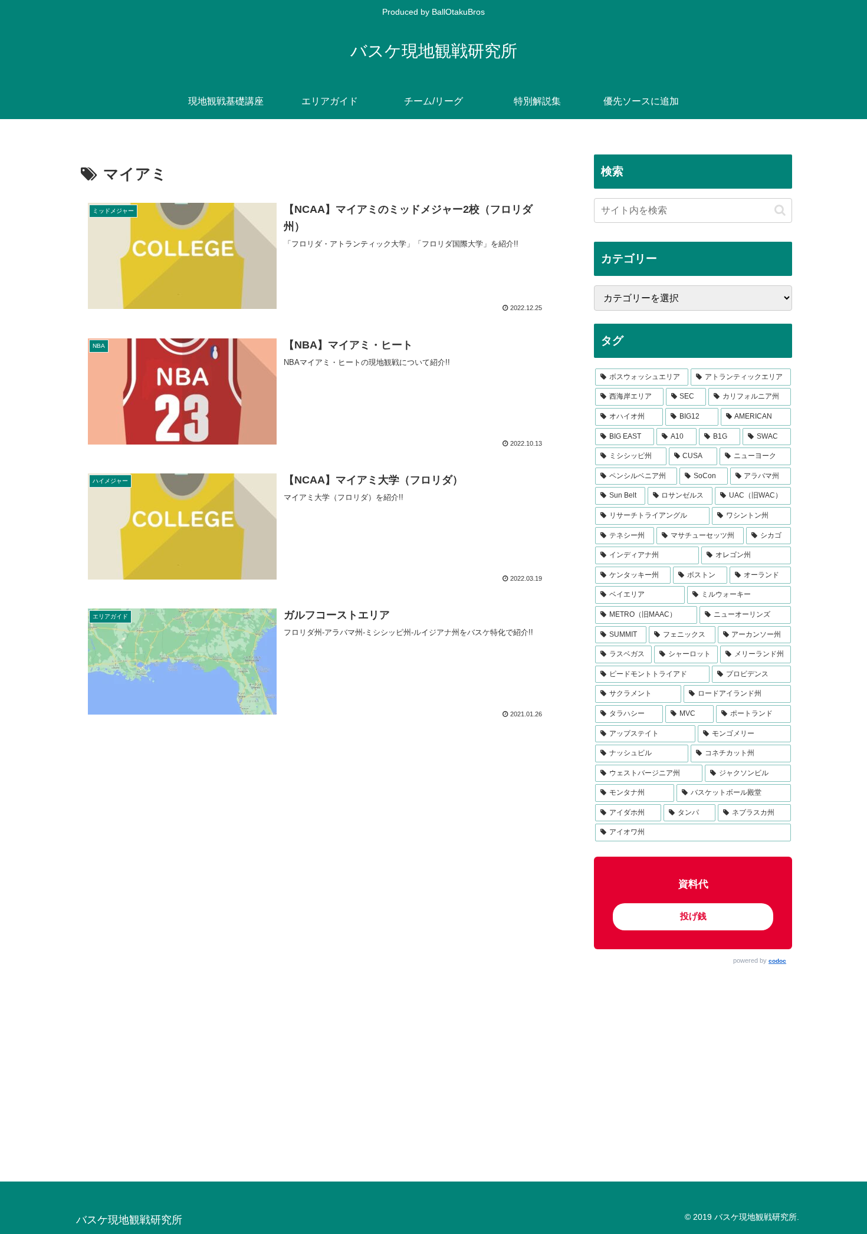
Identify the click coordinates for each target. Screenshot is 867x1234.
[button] (780, 210)
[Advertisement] (693, 1062)
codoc (777, 960)
